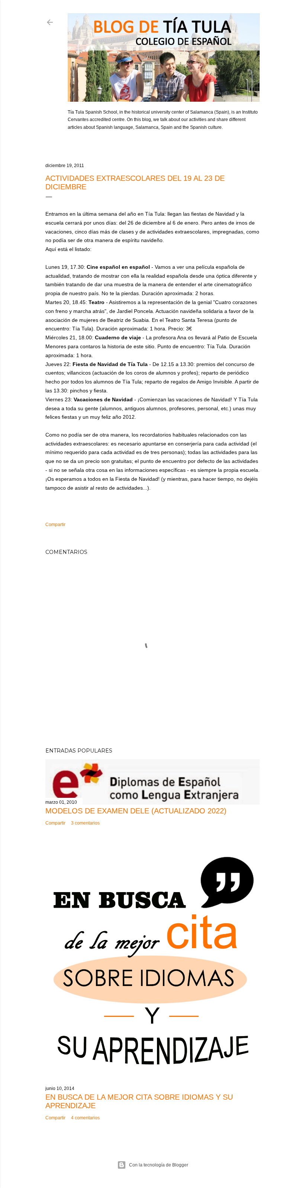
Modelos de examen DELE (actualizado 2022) (136, 811)
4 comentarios (85, 1117)
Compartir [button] (55, 524)
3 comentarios (85, 823)
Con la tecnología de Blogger (158, 1165)
